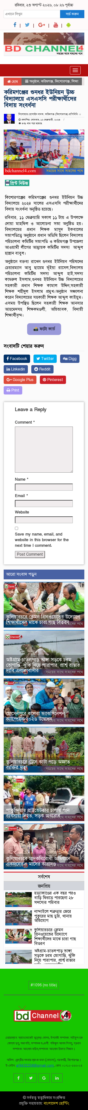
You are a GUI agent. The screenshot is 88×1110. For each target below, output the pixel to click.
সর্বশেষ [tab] (44, 877)
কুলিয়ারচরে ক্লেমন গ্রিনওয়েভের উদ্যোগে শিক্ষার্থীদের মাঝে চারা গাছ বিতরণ (43, 619)
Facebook (18, 358)
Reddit (44, 369)
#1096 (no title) (44, 985)
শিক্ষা (75, 81)
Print (14, 390)
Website (22, 512)
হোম (14, 81)
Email (21, 496)
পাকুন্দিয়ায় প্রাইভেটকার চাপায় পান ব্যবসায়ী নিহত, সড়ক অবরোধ (38, 813)
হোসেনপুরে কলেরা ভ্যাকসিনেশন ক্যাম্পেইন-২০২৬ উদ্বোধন (35, 716)
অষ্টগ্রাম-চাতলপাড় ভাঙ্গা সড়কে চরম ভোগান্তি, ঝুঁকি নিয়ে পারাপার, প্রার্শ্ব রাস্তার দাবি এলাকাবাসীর (43, 665)
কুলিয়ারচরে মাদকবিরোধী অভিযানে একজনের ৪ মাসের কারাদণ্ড (38, 861)
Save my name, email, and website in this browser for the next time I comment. (42, 540)
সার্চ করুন (72, 14)
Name (21, 479)
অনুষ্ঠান (34, 81)
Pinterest (54, 379)
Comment (25, 422)
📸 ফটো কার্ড (44, 329)
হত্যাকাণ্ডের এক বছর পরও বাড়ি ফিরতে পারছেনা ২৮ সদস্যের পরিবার (55, 898)
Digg (72, 358)
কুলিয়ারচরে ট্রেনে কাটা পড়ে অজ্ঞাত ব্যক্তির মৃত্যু (38, 764)
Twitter (47, 358)
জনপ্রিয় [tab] (44, 886)
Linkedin (17, 369)
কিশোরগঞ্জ (62, 81)
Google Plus (22, 379)
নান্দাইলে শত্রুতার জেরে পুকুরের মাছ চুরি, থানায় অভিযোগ (53, 916)
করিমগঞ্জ (47, 81)
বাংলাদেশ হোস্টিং (56, 1103)
